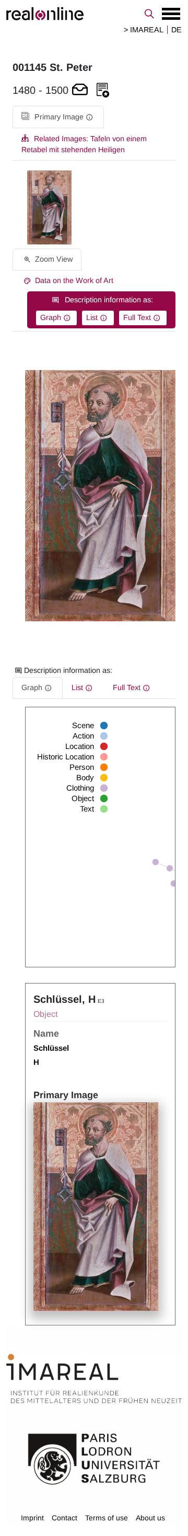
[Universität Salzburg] (94, 1458)
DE (176, 30)
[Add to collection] (102, 90)
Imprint (32, 1518)
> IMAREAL (143, 30)
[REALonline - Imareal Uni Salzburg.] (94, 13)
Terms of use (106, 1518)
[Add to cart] (79, 90)
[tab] (58, 117)
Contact (64, 1518)
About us (150, 1518)
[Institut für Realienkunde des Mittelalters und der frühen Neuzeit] (94, 1378)
